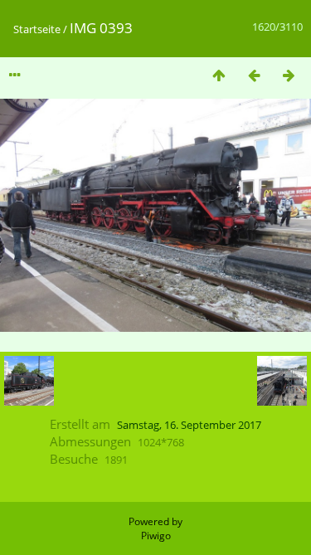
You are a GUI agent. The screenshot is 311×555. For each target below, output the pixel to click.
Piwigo (156, 535)
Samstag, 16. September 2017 (189, 424)
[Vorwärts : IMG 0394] (288, 75)
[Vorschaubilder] (219, 75)
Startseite (37, 29)
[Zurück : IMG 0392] (253, 75)
